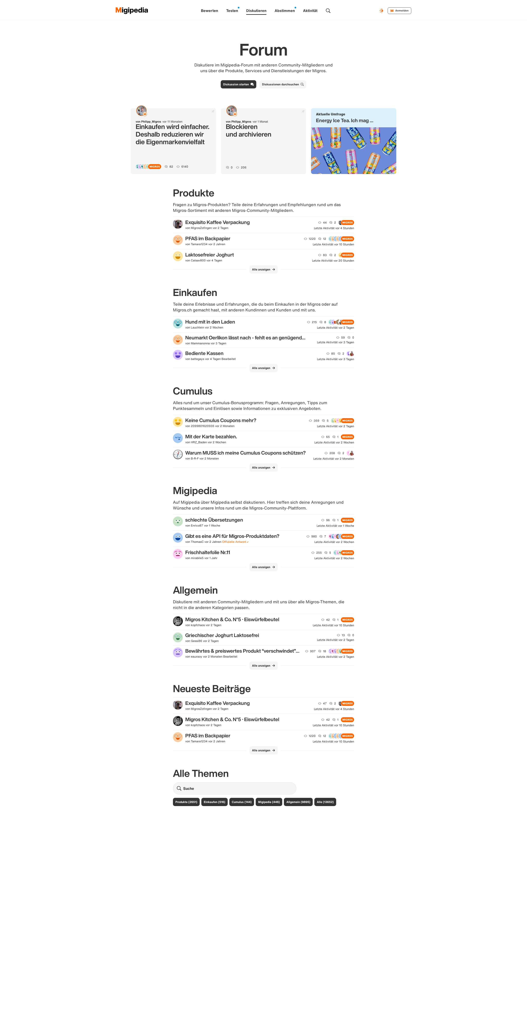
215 (314, 322)
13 (343, 635)
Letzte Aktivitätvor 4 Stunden (334, 228)
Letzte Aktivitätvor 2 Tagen (335, 327)
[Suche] (328, 11)
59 (343, 337)
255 (319, 552)
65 (328, 436)
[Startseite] (132, 10)
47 (325, 703)
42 (328, 619)
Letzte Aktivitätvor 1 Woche (335, 525)
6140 (184, 166)
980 (314, 536)
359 (316, 420)
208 (332, 453)
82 (171, 166)
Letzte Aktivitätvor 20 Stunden (333, 260)
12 (324, 238)
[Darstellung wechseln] (382, 11)
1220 (312, 238)
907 (313, 651)
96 (328, 520)
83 (325, 255)
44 (325, 222)
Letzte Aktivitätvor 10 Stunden (333, 244)
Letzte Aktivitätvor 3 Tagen (335, 342)
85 (333, 353)
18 (324, 651)
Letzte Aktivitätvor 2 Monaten (333, 458)
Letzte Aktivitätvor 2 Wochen (334, 442)
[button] (353, 141)
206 (243, 167)
